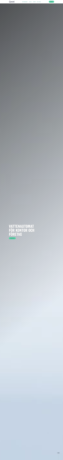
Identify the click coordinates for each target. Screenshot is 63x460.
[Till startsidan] (11, 2)
